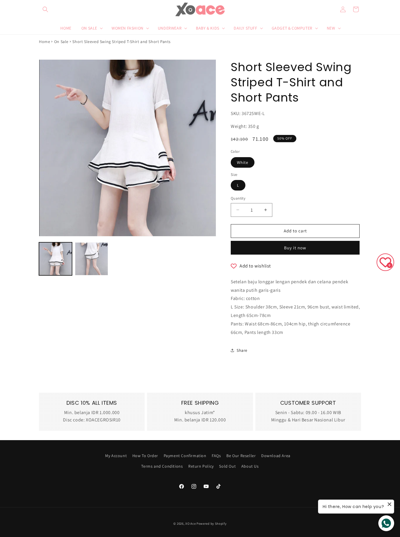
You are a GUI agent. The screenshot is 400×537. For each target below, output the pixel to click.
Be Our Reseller (241, 455)
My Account (116, 455)
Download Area (275, 455)
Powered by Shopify (211, 523)
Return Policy (201, 466)
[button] (45, 9)
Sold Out (227, 466)
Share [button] (242, 350)
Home (44, 41)
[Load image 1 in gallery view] (55, 258)
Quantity (238, 198)
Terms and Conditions (162, 466)
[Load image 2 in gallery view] (91, 258)
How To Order (145, 455)
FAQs (216, 455)
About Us (250, 466)
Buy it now (295, 248)
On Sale (61, 41)
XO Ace (190, 523)
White (242, 162)
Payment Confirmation (185, 455)
